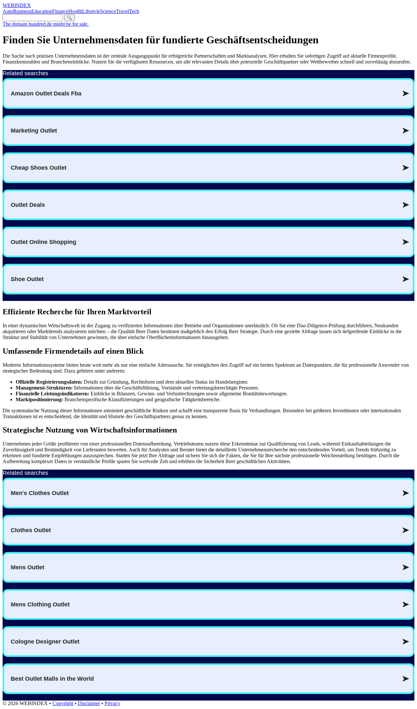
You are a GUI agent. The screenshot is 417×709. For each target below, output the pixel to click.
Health (75, 11)
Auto (8, 11)
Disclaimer (89, 703)
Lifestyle (91, 11)
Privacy (112, 703)
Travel (122, 11)
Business (22, 11)
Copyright (62, 703)
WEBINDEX (17, 5)
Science (108, 11)
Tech (134, 11)
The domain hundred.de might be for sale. (46, 24)
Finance (60, 11)
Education (41, 11)
